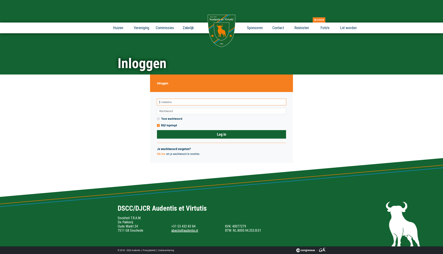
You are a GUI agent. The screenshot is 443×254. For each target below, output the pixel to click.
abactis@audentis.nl (184, 230)
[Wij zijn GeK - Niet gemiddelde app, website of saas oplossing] (322, 250)
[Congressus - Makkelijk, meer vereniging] (305, 250)
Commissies (165, 28)
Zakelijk (188, 28)
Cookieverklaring (166, 250)
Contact (278, 28)
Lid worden (348, 28)
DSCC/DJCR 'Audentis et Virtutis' (221, 31)
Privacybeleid (149, 250)
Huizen (118, 28)
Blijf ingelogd (169, 125)
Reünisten (301, 28)
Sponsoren (255, 28)
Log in (221, 134)
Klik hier (161, 154)
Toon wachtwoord (171, 118)
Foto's (324, 28)
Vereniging (141, 28)
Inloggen (319, 20)
